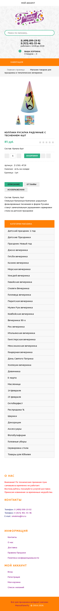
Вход (10, 572)
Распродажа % (16, 409)
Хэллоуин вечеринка (19, 364)
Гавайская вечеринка (20, 281)
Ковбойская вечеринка (21, 313)
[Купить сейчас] (48, 156)
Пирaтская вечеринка (20, 301)
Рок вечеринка (16, 326)
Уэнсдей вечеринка (19, 275)
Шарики (12, 416)
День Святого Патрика (20, 358)
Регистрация (14, 577)
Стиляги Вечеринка (18, 288)
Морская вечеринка (19, 269)
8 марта (12, 377)
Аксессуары (14, 428)
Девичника (14, 371)
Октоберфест (15, 403)
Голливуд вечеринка (19, 294)
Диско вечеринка (18, 250)
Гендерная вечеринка (20, 352)
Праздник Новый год (20, 243)
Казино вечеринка (18, 262)
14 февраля (14, 390)
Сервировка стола (18, 448)
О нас (10, 542)
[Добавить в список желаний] (43, 156)
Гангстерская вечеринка (22, 339)
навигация (16, 62)
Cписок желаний (16, 587)
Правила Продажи (17, 552)
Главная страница (16, 69)
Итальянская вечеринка (21, 333)
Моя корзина (14, 582)
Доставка (12, 547)
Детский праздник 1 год (22, 230)
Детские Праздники (19, 237)
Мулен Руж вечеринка (20, 307)
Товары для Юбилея (19, 454)
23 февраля (14, 396)
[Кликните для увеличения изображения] (29, 97)
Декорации (14, 422)
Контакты (12, 537)
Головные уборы (17, 441)
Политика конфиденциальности (23, 558)
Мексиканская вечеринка (22, 345)
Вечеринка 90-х (17, 320)
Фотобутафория (17, 435)
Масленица (14, 384)
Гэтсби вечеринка (18, 256)
